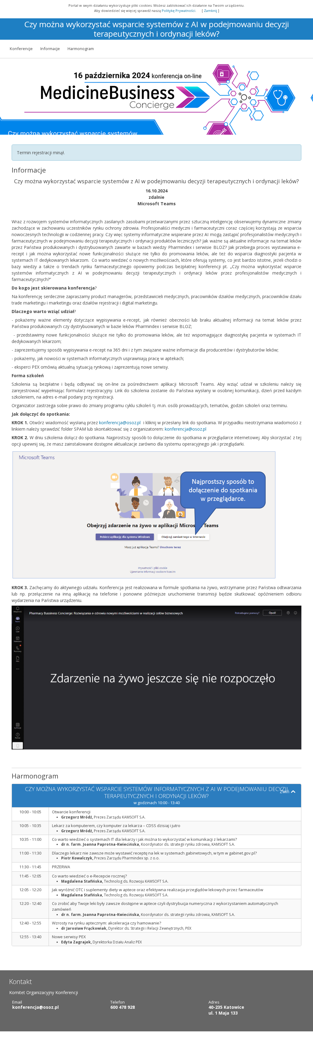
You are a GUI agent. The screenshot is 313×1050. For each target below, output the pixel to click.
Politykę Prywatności (178, 10)
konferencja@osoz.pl (120, 422)
